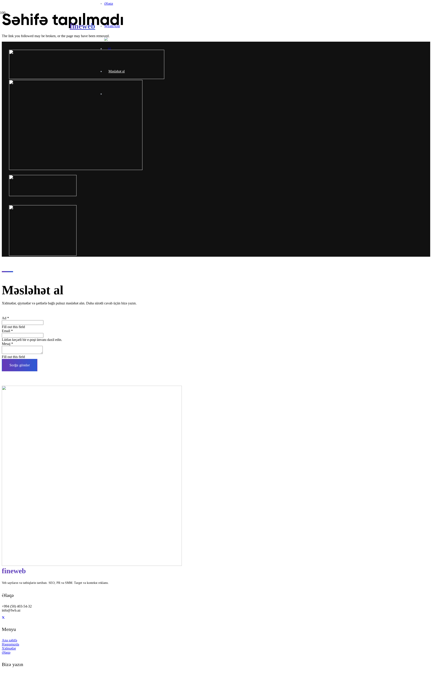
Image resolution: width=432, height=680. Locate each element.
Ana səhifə (9, 640)
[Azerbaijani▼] (109, 48)
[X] (3, 617)
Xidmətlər (9, 648)
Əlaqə (6, 652)
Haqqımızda (10, 644)
